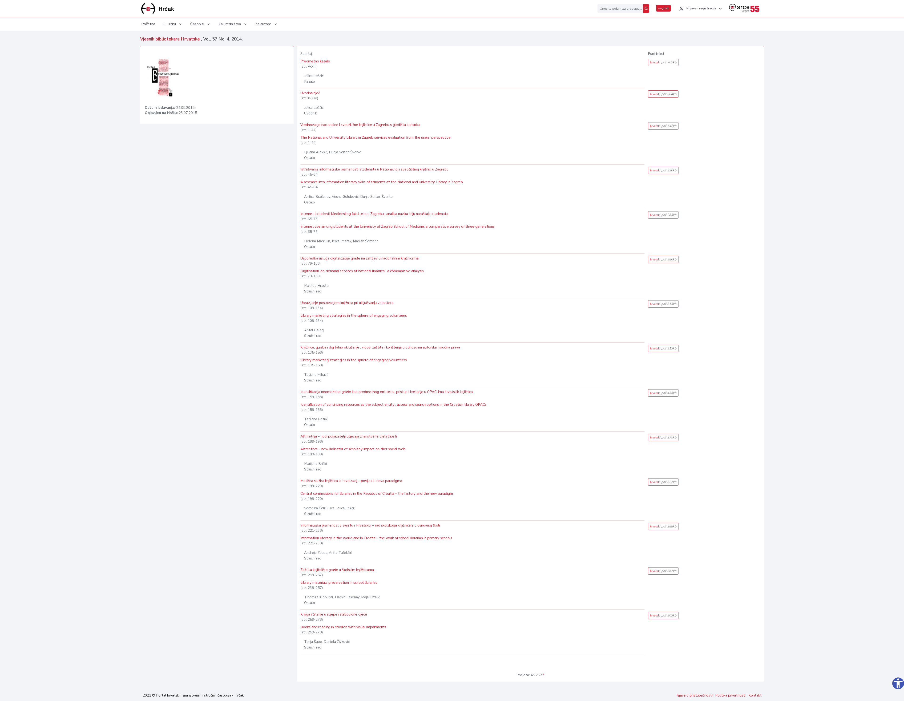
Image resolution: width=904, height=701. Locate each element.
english (663, 8)
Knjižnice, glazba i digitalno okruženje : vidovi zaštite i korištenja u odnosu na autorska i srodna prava (380, 347)
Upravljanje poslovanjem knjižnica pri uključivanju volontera (346, 302)
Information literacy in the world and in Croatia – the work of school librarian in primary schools (376, 538)
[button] (700, 9)
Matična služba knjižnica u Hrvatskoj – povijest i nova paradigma (351, 480)
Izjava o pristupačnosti (694, 695)
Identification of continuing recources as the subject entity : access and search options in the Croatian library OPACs (393, 404)
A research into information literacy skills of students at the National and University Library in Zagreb (381, 182)
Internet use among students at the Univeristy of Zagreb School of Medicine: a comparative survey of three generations (397, 226)
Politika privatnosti (730, 695)
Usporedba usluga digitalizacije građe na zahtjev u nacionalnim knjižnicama (359, 258)
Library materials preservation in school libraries (338, 582)
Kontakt (755, 695)
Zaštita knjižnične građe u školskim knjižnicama (337, 569)
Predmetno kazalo (315, 61)
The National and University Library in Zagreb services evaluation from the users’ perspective (375, 137)
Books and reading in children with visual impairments (343, 627)
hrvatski (663, 62)
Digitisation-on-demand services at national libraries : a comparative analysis (362, 271)
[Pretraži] (646, 8)
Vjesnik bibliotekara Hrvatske (170, 39)
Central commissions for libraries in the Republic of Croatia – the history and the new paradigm (376, 493)
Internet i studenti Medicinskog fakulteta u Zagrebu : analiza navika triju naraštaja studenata (374, 213)
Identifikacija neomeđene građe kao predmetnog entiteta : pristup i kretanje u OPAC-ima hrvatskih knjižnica (386, 391)
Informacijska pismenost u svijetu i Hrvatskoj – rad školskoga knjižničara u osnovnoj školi (370, 525)
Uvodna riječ (310, 93)
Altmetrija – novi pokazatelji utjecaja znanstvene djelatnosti (348, 436)
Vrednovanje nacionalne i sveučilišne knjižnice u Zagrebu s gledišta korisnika (360, 124)
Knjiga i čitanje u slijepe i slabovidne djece (333, 614)
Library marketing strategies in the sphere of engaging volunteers (353, 315)
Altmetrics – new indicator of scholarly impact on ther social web (352, 449)
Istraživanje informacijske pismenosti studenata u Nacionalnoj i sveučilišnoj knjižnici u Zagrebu (374, 169)
